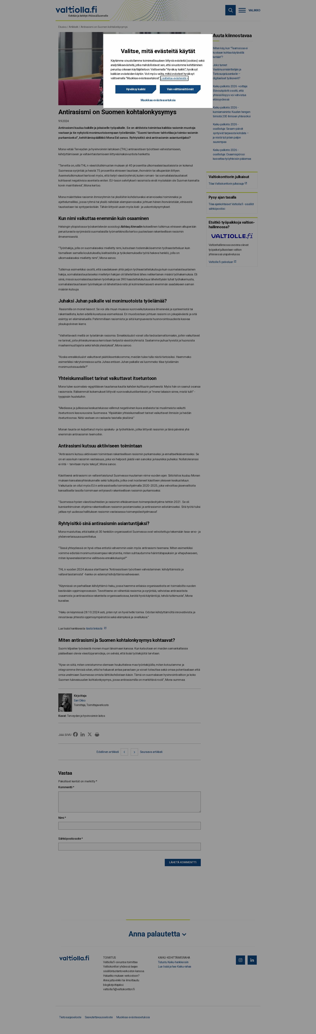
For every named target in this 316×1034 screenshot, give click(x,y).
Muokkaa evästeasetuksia (158, 100)
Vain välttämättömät (180, 89)
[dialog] (158, 71)
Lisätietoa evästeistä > (174, 78)
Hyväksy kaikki (135, 89)
